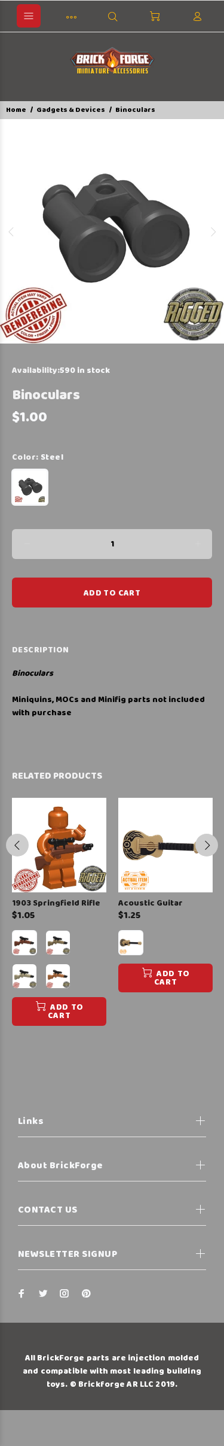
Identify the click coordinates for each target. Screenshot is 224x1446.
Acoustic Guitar (150, 903)
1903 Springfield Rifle (56, 903)
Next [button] (212, 231)
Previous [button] (11, 231)
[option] (112, 231)
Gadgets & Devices (70, 110)
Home (16, 110)
